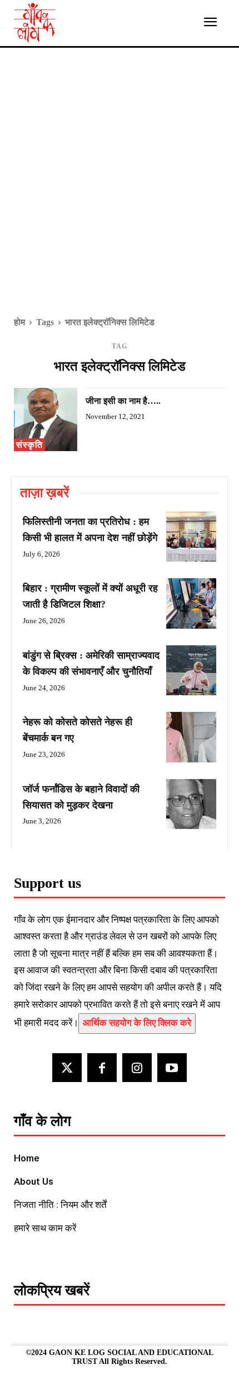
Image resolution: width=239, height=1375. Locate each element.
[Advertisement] (119, 189)
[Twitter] (67, 1068)
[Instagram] (137, 1068)
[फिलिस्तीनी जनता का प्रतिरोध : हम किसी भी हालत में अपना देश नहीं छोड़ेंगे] (191, 537)
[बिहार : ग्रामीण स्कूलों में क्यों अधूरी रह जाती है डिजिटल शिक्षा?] (191, 603)
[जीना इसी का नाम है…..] (45, 419)
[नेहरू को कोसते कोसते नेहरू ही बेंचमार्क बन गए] (191, 737)
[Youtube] (172, 1068)
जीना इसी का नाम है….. (123, 401)
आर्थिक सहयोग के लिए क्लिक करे (137, 1023)
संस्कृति (29, 444)
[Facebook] (102, 1068)
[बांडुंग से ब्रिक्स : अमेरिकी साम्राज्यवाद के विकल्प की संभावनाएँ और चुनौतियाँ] (191, 670)
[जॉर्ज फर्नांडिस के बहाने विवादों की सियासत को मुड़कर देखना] (191, 804)
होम (19, 322)
